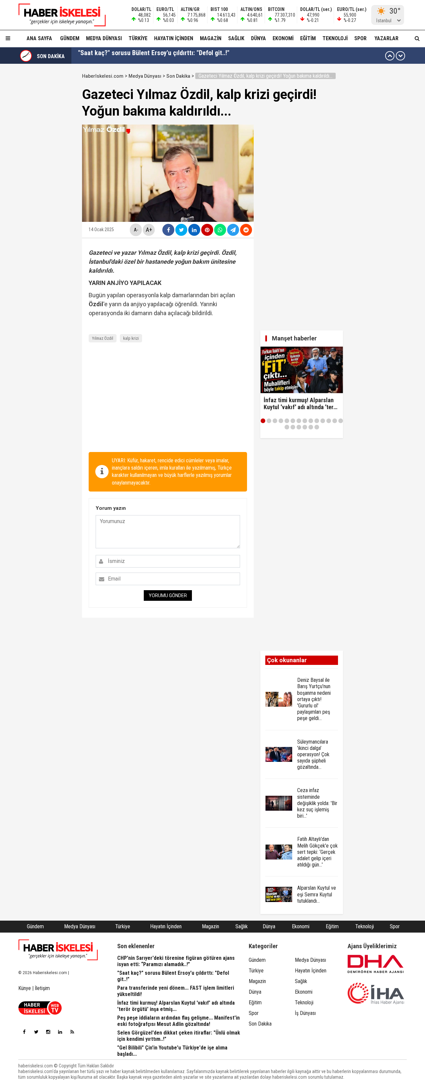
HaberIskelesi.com (103, 76)
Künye (24, 988)
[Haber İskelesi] (58, 949)
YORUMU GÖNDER (168, 595)
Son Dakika (178, 76)
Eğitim (308, 38)
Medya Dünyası (104, 38)
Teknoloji (335, 38)
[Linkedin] (60, 1032)
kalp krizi (131, 338)
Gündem (69, 38)
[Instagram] (48, 1032)
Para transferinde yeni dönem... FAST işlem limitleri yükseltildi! (164, 56)
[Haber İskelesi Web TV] (40, 1013)
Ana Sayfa (39, 38)
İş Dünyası (305, 1013)
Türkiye (137, 38)
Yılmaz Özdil (102, 338)
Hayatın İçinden (173, 38)
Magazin (210, 38)
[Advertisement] (168, 398)
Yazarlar (386, 38)
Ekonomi (283, 38)
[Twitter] (36, 1032)
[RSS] (72, 1032)
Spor (360, 38)
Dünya (258, 38)
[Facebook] (24, 1032)
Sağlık (236, 38)
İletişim (42, 988)
